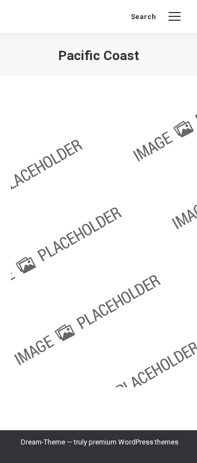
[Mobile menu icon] (174, 16)
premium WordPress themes (133, 442)
